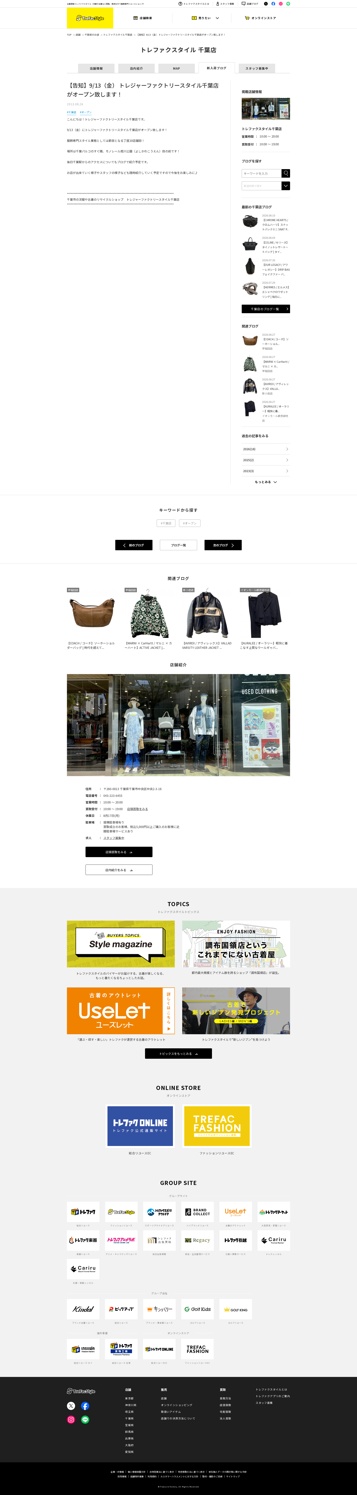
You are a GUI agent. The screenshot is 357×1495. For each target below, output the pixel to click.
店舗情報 (96, 68)
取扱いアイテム (171, 1412)
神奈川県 (131, 1405)
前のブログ (136, 545)
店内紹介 (136, 68)
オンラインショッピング (176, 1405)
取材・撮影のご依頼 (212, 1476)
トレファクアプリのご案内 (273, 1396)
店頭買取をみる (137, 809)
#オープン (86, 112)
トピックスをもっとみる (175, 1053)
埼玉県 (129, 1412)
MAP (176, 68)
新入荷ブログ (217, 68)
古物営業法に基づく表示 (161, 1471)
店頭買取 (225, 1405)
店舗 (78, 34)
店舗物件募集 (137, 1476)
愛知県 (129, 1452)
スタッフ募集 (227, 3)
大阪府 (129, 1445)
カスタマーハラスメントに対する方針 (179, 1476)
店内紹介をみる (115, 870)
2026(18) (249, 449)
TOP (69, 34)
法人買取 (225, 1418)
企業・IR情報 (117, 1471)
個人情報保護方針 (137, 1471)
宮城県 (129, 1425)
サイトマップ (233, 1476)
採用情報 (122, 1476)
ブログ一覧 (178, 545)
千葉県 (129, 1418)
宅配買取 (225, 1412)
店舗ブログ (252, 3)
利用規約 (152, 1476)
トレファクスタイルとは (196, 3)
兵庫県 (129, 1438)
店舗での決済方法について (178, 1418)
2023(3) (248, 471)
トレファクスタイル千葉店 (117, 34)
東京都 (129, 1398)
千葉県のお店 (92, 34)
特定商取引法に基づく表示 (191, 1471)
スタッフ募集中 (256, 68)
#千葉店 (71, 112)
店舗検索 (146, 18)
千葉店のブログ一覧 (265, 309)
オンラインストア (264, 18)
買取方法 (225, 1398)
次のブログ (220, 545)
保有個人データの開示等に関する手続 (228, 1471)
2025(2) (248, 460)
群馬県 (129, 1432)
